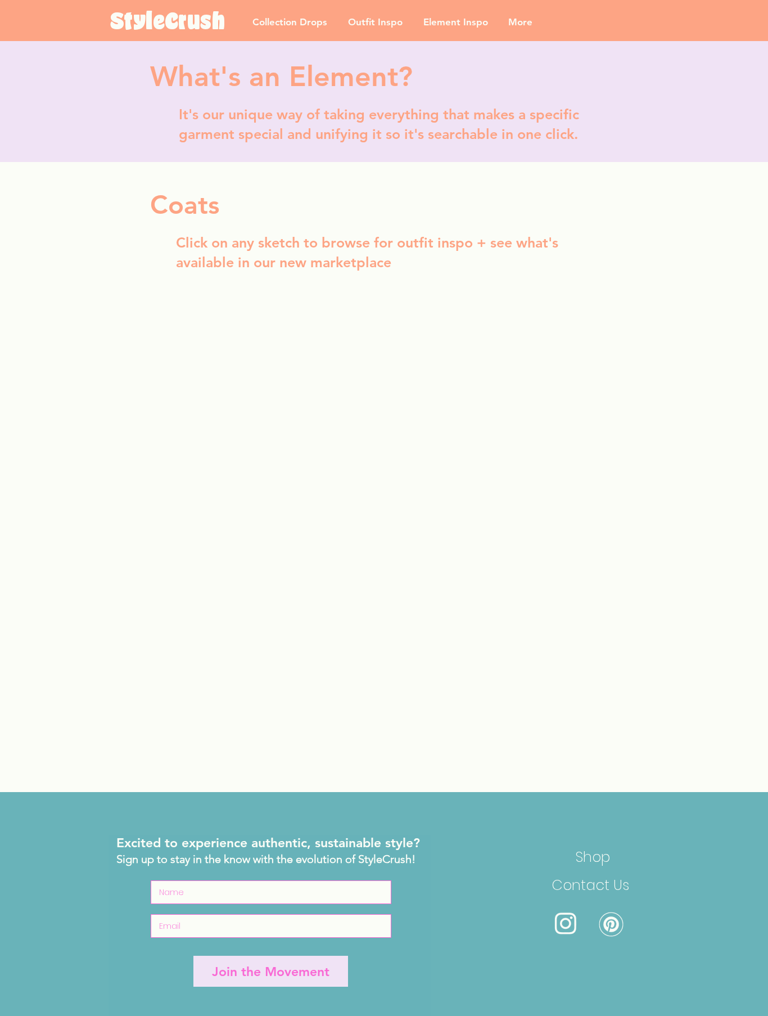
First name (462, 381)
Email (451, 431)
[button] (615, 348)
